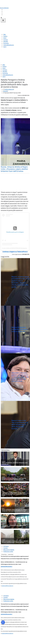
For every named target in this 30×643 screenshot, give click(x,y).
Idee (4, 34)
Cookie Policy (10, 554)
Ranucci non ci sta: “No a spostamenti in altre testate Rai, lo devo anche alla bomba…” (19, 424)
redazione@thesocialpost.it (7, 585)
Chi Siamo (6, 546)
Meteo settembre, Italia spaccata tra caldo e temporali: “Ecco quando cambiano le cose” (14, 510)
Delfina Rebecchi (9, 89)
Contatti (5, 548)
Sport (4, 47)
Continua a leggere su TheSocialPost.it (15, 252)
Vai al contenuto (4, 8)
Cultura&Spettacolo (8, 45)
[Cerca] (1, 17)
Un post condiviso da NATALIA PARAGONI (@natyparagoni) (15, 248)
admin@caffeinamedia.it (6, 566)
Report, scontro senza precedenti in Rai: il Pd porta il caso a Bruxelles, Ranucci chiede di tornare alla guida (20, 281)
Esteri (4, 38)
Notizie (3, 476)
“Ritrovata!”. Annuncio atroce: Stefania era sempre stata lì (14, 526)
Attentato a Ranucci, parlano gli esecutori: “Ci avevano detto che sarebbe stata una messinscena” (20, 377)
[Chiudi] (3, 20)
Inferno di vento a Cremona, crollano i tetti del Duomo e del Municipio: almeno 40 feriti (15, 541)
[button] (3, 622)
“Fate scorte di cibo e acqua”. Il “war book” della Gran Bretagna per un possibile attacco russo (14, 494)
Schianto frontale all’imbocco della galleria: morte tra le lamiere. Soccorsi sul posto (14, 479)
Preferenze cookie (8, 551)
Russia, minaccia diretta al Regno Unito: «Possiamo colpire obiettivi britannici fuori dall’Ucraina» (14, 169)
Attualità (5, 41)
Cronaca (5, 39)
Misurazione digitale (8, 550)
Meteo (3, 508)
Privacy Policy (4, 554)
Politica (5, 36)
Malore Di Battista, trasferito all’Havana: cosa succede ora (19, 329)
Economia (6, 43)
